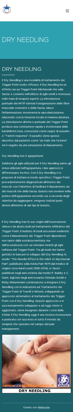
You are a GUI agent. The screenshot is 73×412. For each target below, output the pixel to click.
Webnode (44, 407)
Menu (67, 10)
